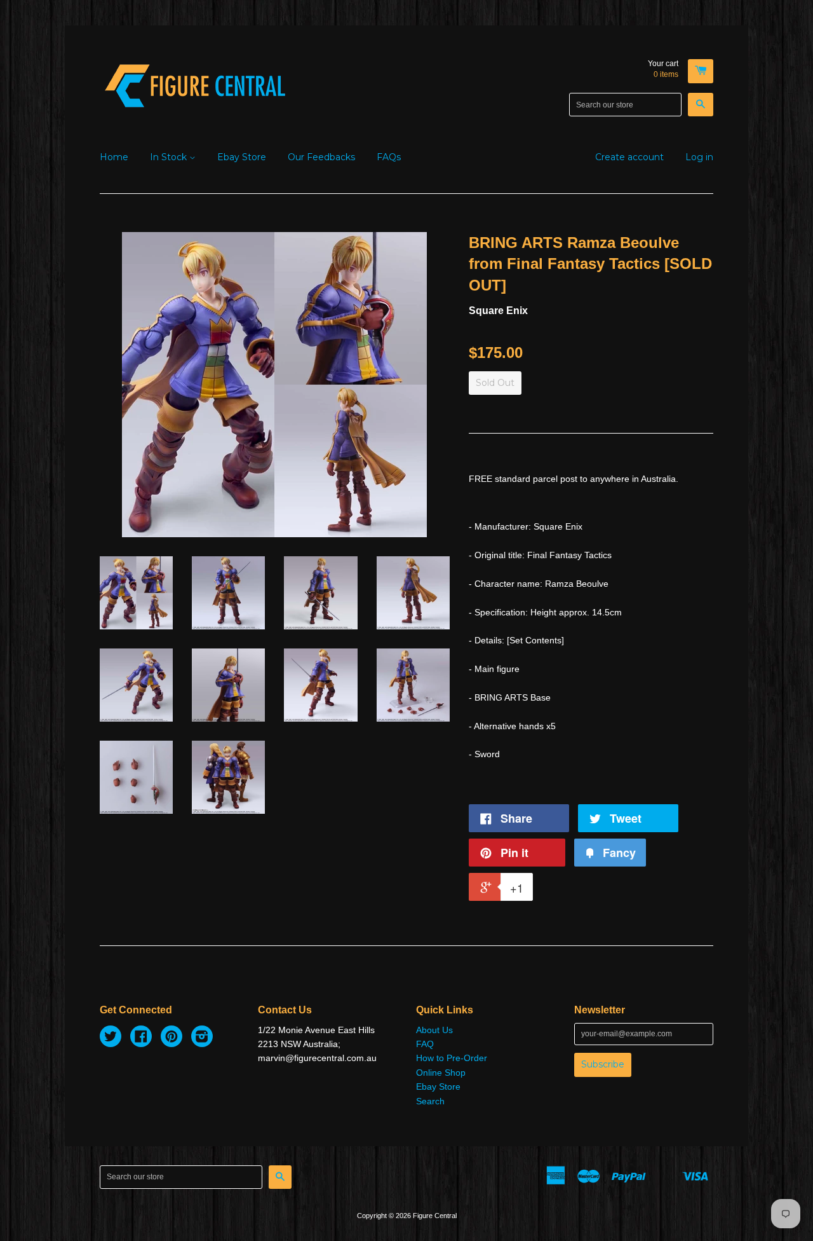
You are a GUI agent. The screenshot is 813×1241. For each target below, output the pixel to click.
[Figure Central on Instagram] (202, 1038)
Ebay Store (241, 157)
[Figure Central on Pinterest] (171, 1038)
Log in (699, 157)
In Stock (169, 157)
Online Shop (441, 1072)
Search (430, 1101)
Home (114, 157)
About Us (434, 1030)
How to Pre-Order (451, 1058)
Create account (629, 157)
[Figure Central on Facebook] (141, 1038)
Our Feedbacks (321, 157)
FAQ (425, 1044)
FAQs (389, 157)
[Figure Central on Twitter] (110, 1038)
